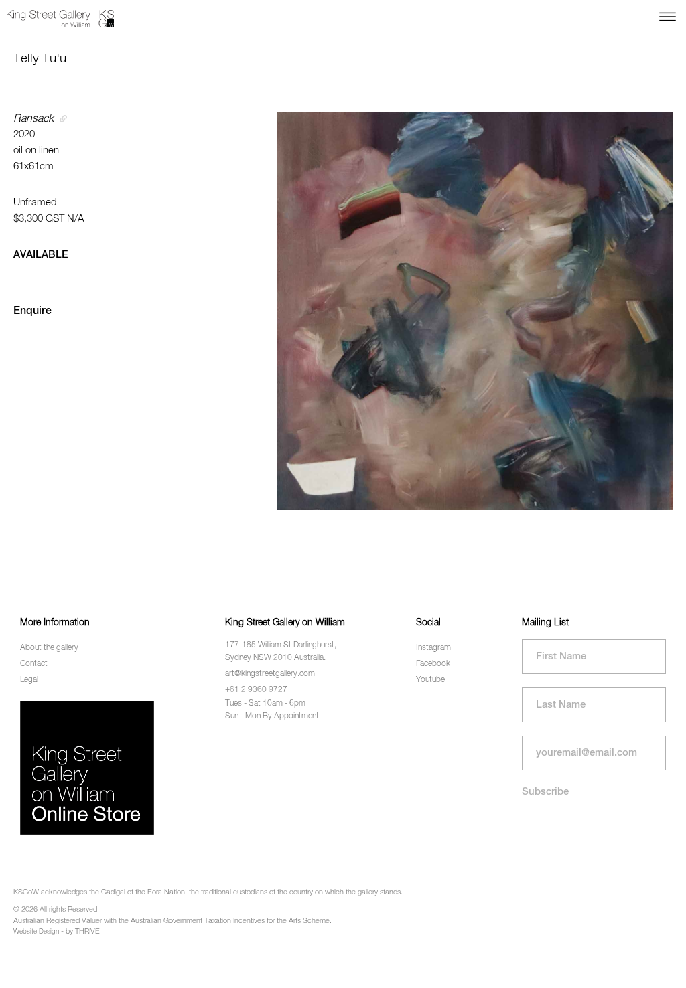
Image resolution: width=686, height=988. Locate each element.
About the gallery (49, 648)
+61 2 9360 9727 (256, 690)
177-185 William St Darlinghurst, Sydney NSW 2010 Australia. (280, 651)
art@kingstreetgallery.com (270, 674)
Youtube (430, 680)
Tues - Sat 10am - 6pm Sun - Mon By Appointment (272, 709)
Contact (34, 664)
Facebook (433, 664)
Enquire (32, 311)
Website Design (36, 931)
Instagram (433, 648)
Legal (29, 680)
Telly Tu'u (39, 58)
